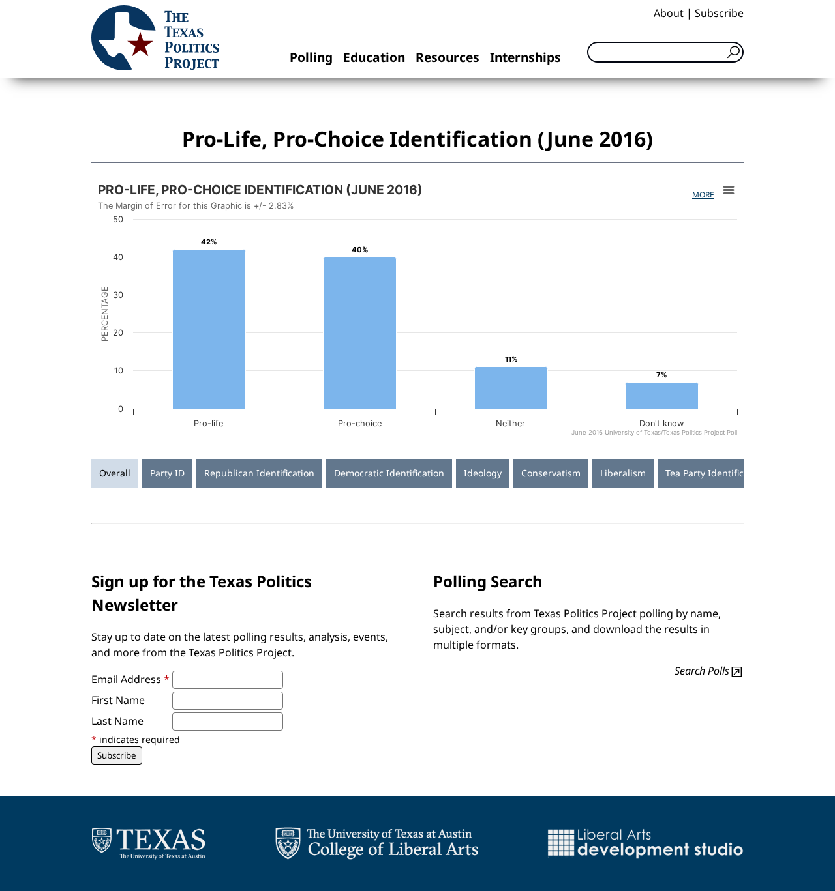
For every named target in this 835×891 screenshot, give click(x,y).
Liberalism (623, 473)
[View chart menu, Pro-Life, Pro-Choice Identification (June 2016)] (729, 190)
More (703, 194)
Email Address (130, 679)
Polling (311, 57)
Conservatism (551, 473)
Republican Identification (259, 473)
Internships (525, 57)
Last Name (117, 721)
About (669, 13)
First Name (118, 700)
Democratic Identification (389, 473)
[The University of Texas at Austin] (148, 843)
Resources (447, 57)
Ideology (483, 473)
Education (374, 57)
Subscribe (719, 13)
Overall (114, 473)
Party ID (167, 473)
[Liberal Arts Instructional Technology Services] (645, 843)
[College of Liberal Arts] (376, 843)
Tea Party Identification (715, 473)
